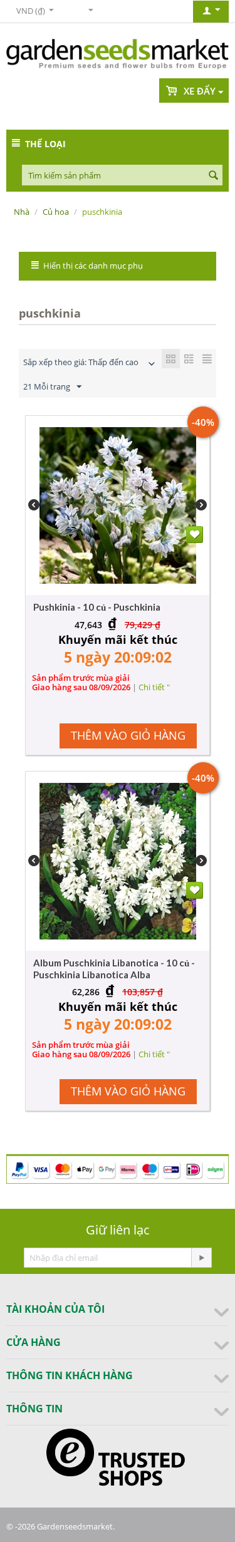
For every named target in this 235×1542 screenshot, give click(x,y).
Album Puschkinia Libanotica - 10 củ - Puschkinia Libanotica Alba (114, 968)
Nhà (21, 211)
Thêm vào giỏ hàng (128, 735)
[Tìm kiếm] (213, 176)
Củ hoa (56, 211)
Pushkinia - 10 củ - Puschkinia (96, 607)
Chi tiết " (154, 687)
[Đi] (201, 1257)
